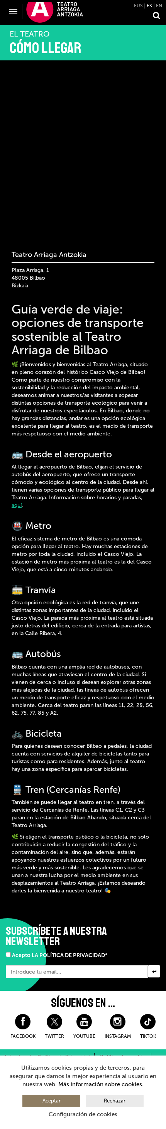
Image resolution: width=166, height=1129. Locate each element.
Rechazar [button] (114, 1101)
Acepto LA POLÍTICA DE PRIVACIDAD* (59, 955)
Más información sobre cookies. (101, 1084)
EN (159, 5)
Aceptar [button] (51, 1101)
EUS (138, 5)
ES (149, 5)
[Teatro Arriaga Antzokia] (54, 12)
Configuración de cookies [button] (83, 1114)
